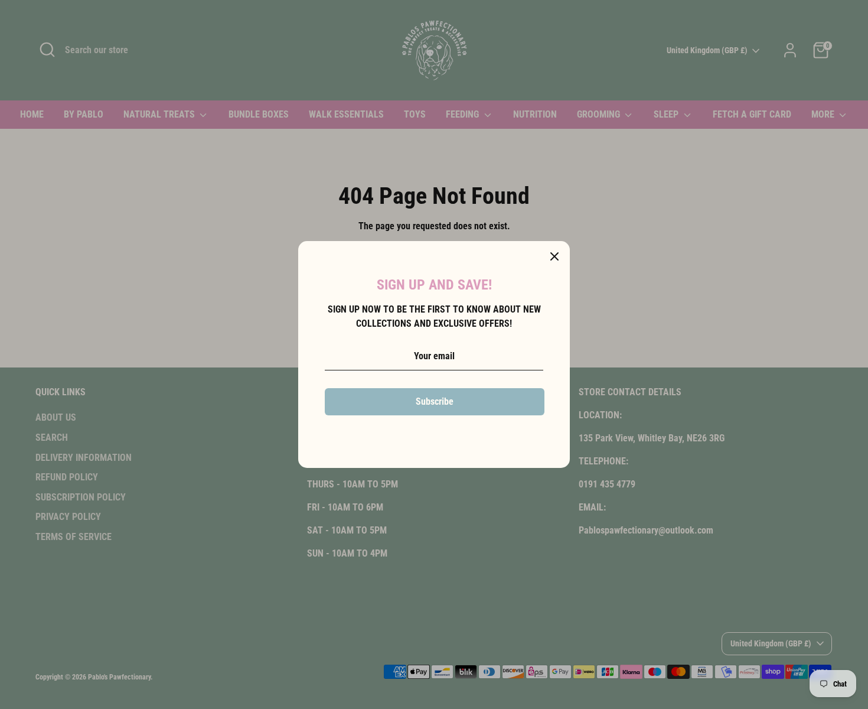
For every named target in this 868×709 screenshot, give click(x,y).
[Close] (554, 256)
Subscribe (434, 401)
